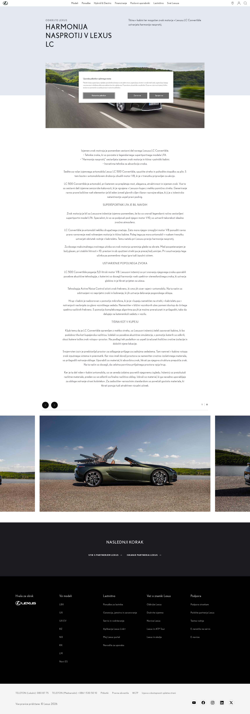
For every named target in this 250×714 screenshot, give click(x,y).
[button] (11, 3)
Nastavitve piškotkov (99, 95)
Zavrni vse (137, 95)
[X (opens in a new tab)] (231, 702)
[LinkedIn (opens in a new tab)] (222, 702)
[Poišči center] (232, 3)
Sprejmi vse (159, 95)
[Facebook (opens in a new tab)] (203, 702)
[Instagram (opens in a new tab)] (212, 702)
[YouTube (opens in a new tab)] (194, 702)
